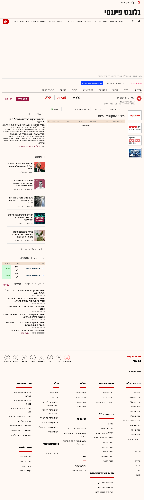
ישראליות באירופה (105, 487)
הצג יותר (25, 333)
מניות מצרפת (108, 451)
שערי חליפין (81, 397)
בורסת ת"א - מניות (124, 76)
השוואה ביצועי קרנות (104, 402)
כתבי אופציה (135, 425)
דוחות (115, 90)
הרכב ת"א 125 (134, 402)
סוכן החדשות (25, 461)
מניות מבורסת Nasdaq (103, 437)
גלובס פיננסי (122, 12)
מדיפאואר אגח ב (32, 268)
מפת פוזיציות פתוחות (131, 420)
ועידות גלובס (25, 470)
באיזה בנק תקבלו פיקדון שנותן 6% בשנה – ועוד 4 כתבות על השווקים (22, 234)
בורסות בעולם (107, 428)
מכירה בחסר (48, 90)
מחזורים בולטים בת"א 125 (20, 425)
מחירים (137, 461)
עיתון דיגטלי (26, 466)
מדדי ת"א (136, 392)
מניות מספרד (108, 461)
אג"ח (138, 475)
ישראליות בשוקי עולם (104, 492)
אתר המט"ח (81, 392)
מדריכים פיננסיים (79, 470)
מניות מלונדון (108, 442)
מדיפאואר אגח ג (33, 275)
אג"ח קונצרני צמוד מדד (48, 422)
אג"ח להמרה (53, 432)
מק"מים (55, 397)
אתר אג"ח (54, 392)
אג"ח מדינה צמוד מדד (49, 418)
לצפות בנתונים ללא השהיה (92, 83)
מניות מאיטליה (107, 456)
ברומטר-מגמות (134, 439)
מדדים (110, 423)
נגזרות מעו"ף (135, 416)
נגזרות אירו (135, 434)
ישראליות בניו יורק (105, 482)
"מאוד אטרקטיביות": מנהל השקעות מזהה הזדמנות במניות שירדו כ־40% (22, 183)
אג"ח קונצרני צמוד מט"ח (48, 427)
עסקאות (103, 90)
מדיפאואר (112, 76)
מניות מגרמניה (107, 447)
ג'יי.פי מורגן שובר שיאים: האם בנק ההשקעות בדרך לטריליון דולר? (20, 200)
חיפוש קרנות (108, 397)
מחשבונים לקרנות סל (77, 428)
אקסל (56, 109)
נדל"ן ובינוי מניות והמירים (29, 146)
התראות (8, 99)
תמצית (138, 90)
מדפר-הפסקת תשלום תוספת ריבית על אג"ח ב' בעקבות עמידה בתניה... (26, 299)
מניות (138, 465)
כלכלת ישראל (80, 466)
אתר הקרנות (108, 392)
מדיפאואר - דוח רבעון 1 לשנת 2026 (28, 330)
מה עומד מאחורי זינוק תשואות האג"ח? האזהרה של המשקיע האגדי (20, 166)
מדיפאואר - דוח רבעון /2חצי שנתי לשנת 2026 (26, 307)
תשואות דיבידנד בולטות (21, 435)
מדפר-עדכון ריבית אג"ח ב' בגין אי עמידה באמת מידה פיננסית (25, 323)
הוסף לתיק (22, 99)
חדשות (63, 90)
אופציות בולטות (24, 421)
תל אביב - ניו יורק (51, 453)
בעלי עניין (88, 90)
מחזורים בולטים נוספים (21, 430)
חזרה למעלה (135, 372)
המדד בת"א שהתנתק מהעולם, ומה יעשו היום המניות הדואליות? (20, 217)
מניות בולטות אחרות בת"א (20, 416)
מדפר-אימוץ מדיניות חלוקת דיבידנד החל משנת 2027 (25, 291)
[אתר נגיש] (6, 21)
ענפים (138, 470)
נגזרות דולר (135, 430)
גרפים (126, 90)
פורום (75, 90)
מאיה (6, 285)
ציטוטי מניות (135, 406)
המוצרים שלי (26, 456)
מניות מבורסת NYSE (104, 433)
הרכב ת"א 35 (135, 397)
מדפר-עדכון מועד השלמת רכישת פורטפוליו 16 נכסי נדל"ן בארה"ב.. (24, 315)
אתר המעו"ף (135, 411)
